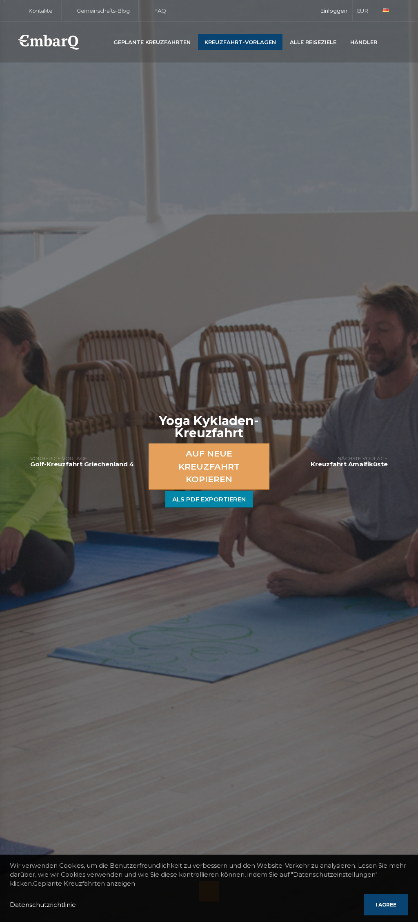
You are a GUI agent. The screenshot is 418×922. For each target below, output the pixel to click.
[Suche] (398, 42)
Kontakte (40, 10)
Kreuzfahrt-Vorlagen (240, 42)
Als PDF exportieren (209, 499)
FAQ (159, 10)
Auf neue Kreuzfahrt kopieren (209, 466)
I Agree (386, 905)
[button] (365, 10)
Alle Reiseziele (313, 42)
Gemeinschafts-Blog (103, 10)
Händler (363, 42)
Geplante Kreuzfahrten (152, 42)
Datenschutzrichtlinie (43, 905)
